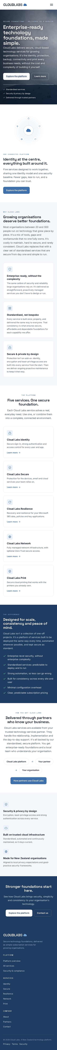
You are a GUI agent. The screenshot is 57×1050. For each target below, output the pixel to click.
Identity (6, 984)
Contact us (42, 913)
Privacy (6, 1044)
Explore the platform (16, 76)
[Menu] (51, 5)
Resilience (8, 993)
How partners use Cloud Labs (29, 780)
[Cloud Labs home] (15, 4)
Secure (6, 989)
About (6, 1017)
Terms (15, 1044)
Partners (7, 1022)
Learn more (40, 76)
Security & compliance (14, 971)
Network (7, 998)
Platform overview (11, 961)
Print (5, 1003)
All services (8, 966)
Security (23, 1044)
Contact (7, 1026)
